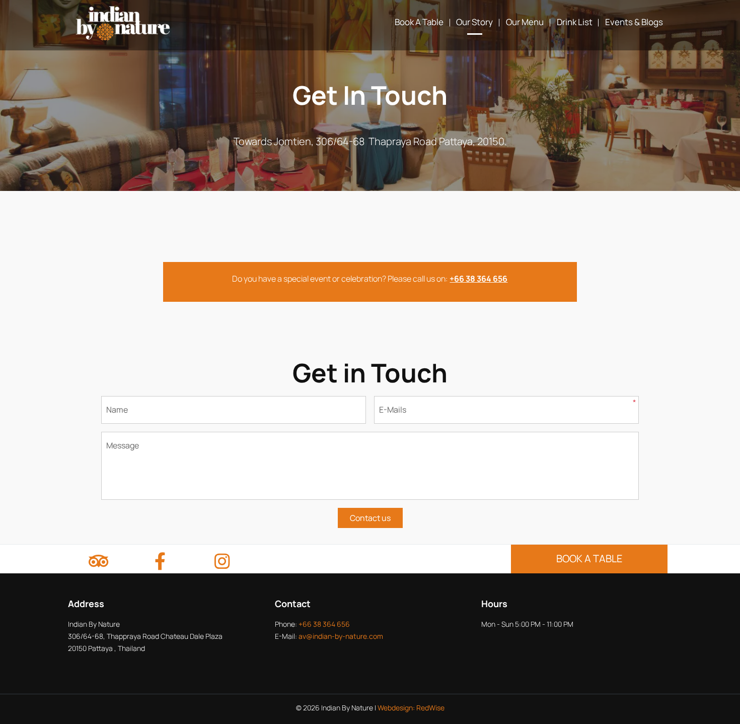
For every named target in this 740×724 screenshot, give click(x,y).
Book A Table (419, 22)
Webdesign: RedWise (411, 707)
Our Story (474, 22)
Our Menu (525, 22)
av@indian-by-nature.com (341, 636)
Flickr (98, 562)
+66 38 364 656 (324, 624)
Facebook (160, 562)
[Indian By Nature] (123, 22)
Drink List (575, 22)
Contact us (370, 517)
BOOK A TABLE (589, 558)
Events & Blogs (634, 22)
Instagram (222, 562)
